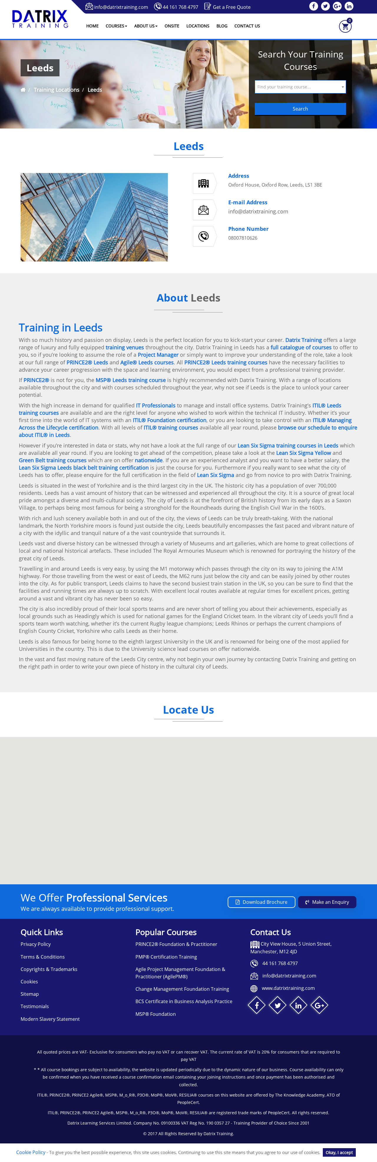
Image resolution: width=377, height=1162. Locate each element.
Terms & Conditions (43, 957)
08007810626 (242, 238)
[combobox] (300, 86)
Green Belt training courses (53, 460)
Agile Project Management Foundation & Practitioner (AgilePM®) (180, 973)
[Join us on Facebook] (256, 1006)
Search (300, 109)
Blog (221, 26)
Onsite (172, 26)
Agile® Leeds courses (147, 362)
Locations (197, 26)
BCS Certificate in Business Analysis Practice (183, 1001)
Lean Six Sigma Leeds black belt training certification (84, 467)
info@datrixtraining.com (121, 7)
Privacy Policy (36, 944)
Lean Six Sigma (215, 474)
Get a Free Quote (232, 7)
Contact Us (247, 26)
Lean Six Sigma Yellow (303, 452)
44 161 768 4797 (180, 7)
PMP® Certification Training (166, 957)
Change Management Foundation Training (182, 989)
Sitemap (30, 994)
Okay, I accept (339, 1152)
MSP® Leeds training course (131, 380)
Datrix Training (303, 339)
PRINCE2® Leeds (87, 362)
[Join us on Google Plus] (319, 1006)
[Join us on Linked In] (298, 1006)
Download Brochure (265, 902)
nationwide (149, 460)
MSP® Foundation (155, 1014)
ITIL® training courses (170, 427)
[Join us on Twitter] (277, 1006)
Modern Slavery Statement (50, 1019)
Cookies (29, 981)
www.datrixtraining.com (288, 988)
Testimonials (35, 1006)
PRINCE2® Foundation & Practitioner (176, 944)
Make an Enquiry (330, 902)
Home (92, 26)
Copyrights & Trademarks (49, 969)
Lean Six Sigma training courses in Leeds (288, 445)
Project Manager (158, 354)
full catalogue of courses (301, 347)
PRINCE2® (36, 380)
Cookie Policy (30, 1152)
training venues (125, 347)
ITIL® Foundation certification (169, 420)
